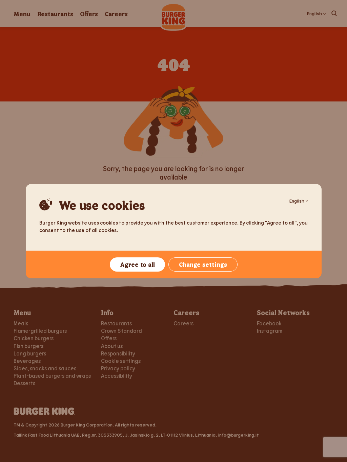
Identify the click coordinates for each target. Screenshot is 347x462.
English (296, 201)
